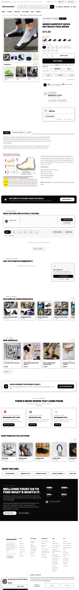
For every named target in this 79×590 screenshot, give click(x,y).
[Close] (60, 272)
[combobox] (22, 291)
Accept (52, 585)
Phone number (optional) (25, 287)
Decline (67, 585)
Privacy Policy (46, 580)
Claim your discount (39, 306)
